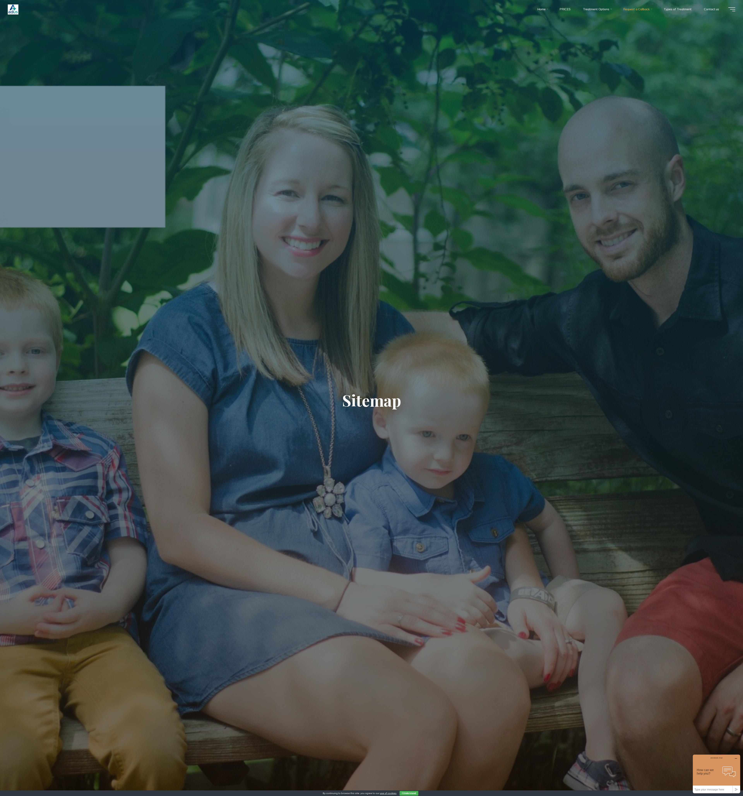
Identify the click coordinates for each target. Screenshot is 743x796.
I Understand (409, 793)
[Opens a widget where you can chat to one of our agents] (716, 774)
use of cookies (388, 793)
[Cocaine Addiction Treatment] (13, 9)
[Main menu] (731, 9)
